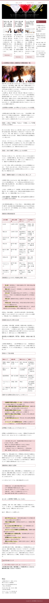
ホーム (7, 2)
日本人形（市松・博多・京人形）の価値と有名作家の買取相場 (40, 45)
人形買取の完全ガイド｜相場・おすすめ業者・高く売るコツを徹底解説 (40, 28)
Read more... (7, 55)
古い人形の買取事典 (24, 12)
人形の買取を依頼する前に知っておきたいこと (17, 564)
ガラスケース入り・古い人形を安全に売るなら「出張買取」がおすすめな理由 (40, 54)
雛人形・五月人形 (19, 2)
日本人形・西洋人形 (30, 2)
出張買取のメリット (41, 2)
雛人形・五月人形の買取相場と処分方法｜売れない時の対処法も (40, 36)
